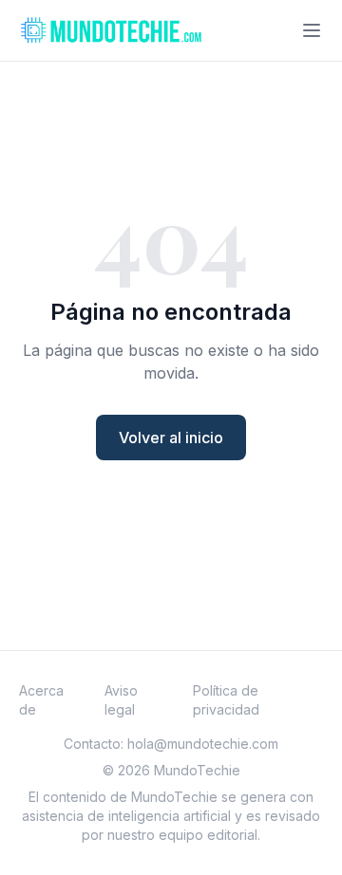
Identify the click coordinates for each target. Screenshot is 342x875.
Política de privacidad (226, 699)
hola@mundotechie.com (202, 743)
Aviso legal (121, 699)
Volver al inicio (171, 437)
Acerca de (41, 699)
